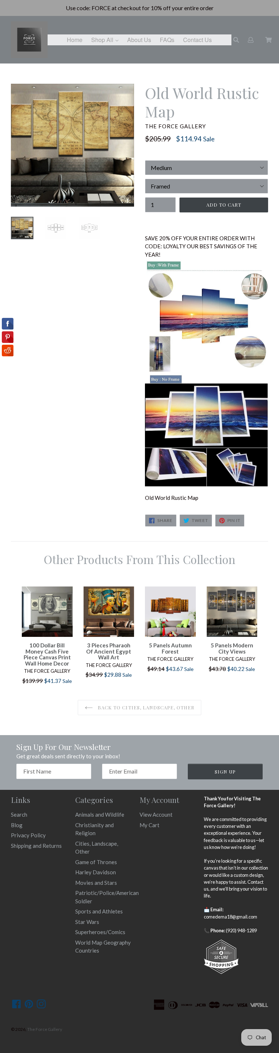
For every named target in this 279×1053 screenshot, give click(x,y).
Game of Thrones (96, 862)
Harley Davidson (95, 872)
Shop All (106, 39)
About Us (139, 40)
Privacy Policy (28, 835)
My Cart (149, 825)
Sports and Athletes (99, 911)
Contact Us (197, 40)
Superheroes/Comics (100, 932)
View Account (156, 814)
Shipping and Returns (36, 845)
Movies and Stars (96, 882)
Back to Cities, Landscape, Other (145, 707)
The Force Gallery (44, 1029)
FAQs (167, 40)
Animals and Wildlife (99, 814)
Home (74, 40)
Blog (17, 825)
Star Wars (87, 922)
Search (19, 814)
